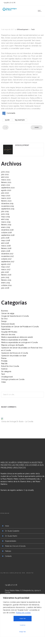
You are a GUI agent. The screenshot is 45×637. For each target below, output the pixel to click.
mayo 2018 (5, 240)
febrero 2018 (6, 248)
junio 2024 (5, 172)
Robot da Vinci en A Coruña (15, 546)
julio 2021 (5, 174)
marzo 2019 (5, 222)
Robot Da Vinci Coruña (10, 366)
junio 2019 (5, 214)
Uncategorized (7, 377)
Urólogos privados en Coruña (12, 379)
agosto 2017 (6, 264)
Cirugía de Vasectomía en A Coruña (15, 316)
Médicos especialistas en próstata (14, 340)
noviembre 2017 (7, 256)
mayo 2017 (5, 267)
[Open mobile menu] (40, 10)
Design (4, 321)
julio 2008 (5, 288)
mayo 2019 (5, 217)
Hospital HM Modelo (9, 332)
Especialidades (10, 541)
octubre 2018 (6, 232)
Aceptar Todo (23, 618)
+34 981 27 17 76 (11, 585)
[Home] (9, 10)
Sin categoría (6, 371)
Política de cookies (23, 613)
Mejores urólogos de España (12, 345)
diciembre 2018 (7, 230)
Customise (22, 625)
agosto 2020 (6, 190)
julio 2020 (5, 193)
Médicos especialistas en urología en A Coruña (19, 342)
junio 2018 (5, 238)
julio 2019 (5, 211)
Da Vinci (4, 319)
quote (7, 120)
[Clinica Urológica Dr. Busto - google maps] (22, 593)
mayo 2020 (5, 196)
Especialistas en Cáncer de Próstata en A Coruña (20, 327)
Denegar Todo (22, 631)
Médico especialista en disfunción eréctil (17, 337)
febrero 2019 (6, 225)
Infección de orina (8, 334)
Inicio (7, 526)
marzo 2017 (5, 269)
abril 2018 (5, 243)
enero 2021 (5, 185)
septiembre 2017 (7, 262)
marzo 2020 (6, 198)
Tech (3, 374)
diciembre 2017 (7, 254)
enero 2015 (5, 283)
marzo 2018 (6, 246)
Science (4, 369)
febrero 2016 (6, 275)
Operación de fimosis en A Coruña (14, 353)
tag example (20, 120)
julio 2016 (5, 272)
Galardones (5, 329)
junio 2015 (5, 277)
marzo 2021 (5, 180)
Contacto (8, 556)
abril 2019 (5, 219)
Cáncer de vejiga (7, 313)
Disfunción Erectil (8, 324)
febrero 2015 (6, 280)
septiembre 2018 (7, 235)
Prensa (3, 358)
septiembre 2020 (8, 188)
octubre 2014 (6, 285)
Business (4, 311)
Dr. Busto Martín (11, 536)
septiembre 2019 (7, 209)
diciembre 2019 (7, 203)
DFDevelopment (22, 29)
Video (3, 382)
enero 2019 (5, 227)
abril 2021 (5, 177)
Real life (4, 364)
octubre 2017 (6, 259)
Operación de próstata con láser (13, 356)
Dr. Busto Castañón (12, 531)
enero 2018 (5, 251)
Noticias (8, 551)
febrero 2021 (6, 182)
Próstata (4, 361)
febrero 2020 (6, 201)
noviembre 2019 (7, 206)
